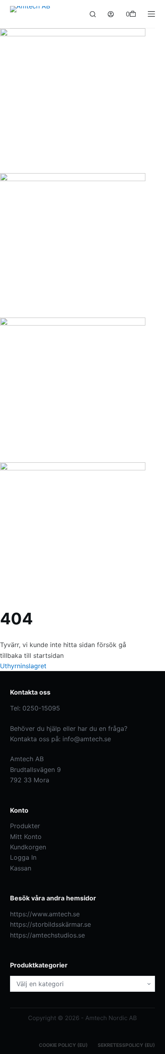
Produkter (25, 826)
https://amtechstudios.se (47, 935)
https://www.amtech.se (45, 914)
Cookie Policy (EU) (63, 1045)
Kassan (20, 868)
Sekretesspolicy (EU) (126, 1045)
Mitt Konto (26, 837)
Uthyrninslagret (23, 666)
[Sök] (93, 14)
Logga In (23, 857)
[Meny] (151, 14)
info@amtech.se (86, 739)
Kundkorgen (28, 847)
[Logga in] (111, 14)
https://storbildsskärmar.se (50, 924)
